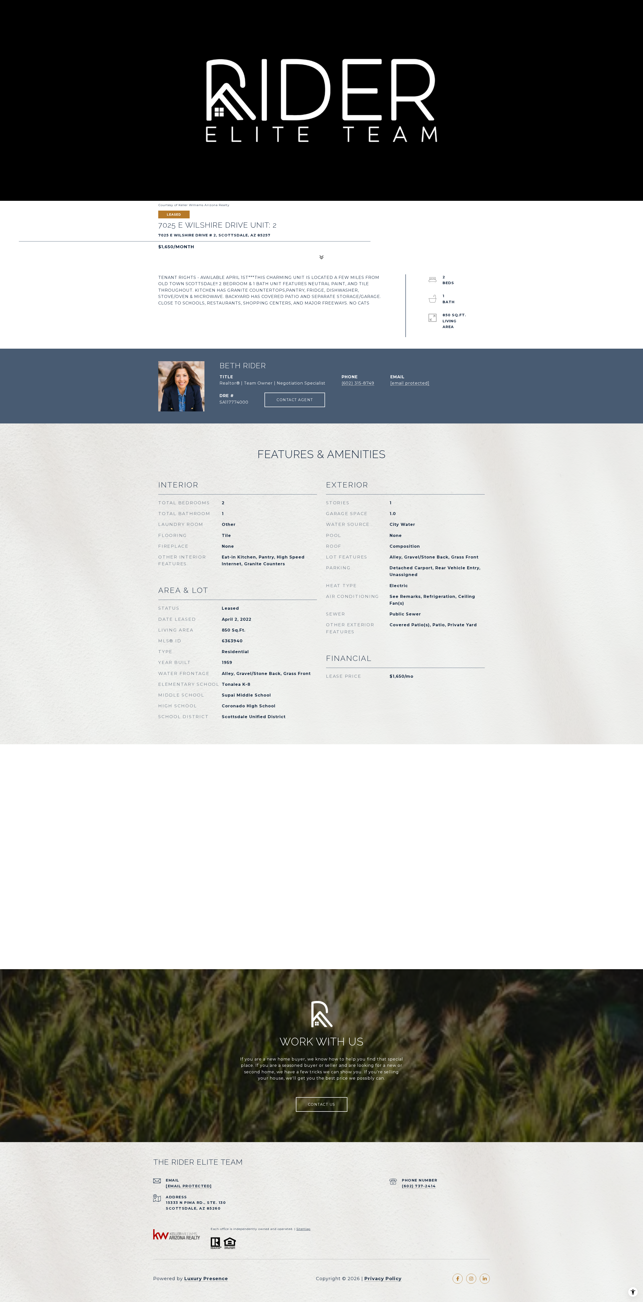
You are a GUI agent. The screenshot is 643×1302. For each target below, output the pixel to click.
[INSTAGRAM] (471, 1279)
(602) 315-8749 (358, 383)
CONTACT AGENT (295, 400)
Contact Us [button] (321, 1104)
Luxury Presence (206, 1278)
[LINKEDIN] (485, 1279)
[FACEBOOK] (458, 1279)
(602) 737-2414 (419, 1186)
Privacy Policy (383, 1278)
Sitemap (303, 1229)
